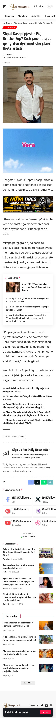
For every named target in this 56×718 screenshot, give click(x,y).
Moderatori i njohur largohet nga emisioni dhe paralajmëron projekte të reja (18, 668)
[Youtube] (17, 522)
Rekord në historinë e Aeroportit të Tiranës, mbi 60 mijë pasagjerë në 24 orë (19, 552)
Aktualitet (6, 559)
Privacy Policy (44, 467)
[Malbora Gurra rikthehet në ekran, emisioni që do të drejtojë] (46, 653)
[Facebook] (17, 499)
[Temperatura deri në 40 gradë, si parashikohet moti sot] (46, 568)
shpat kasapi (18, 436)
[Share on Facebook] (31, 482)
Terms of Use (37, 464)
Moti (4, 572)
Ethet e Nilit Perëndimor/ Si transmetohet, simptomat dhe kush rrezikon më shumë (19, 597)
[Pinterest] (17, 511)
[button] (45, 712)
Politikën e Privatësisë (16, 712)
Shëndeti (6, 604)
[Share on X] (37, 482)
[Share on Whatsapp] (44, 482)
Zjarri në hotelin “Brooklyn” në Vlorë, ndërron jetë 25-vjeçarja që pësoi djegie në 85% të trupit (18, 581)
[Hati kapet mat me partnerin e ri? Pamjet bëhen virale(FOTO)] (46, 625)
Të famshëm (9, 28)
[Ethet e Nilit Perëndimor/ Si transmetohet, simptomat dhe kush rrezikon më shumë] (46, 598)
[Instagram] (51, 705)
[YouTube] (46, 705)
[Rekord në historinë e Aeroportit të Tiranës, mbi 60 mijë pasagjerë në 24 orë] (46, 553)
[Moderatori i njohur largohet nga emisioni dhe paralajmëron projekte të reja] (46, 668)
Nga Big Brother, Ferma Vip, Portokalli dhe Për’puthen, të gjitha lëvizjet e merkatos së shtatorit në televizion (26, 318)
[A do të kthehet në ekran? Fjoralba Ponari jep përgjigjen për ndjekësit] (46, 639)
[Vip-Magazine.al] (19, 6)
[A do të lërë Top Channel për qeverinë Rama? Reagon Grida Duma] (13, 287)
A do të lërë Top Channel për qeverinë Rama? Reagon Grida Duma (36, 287)
